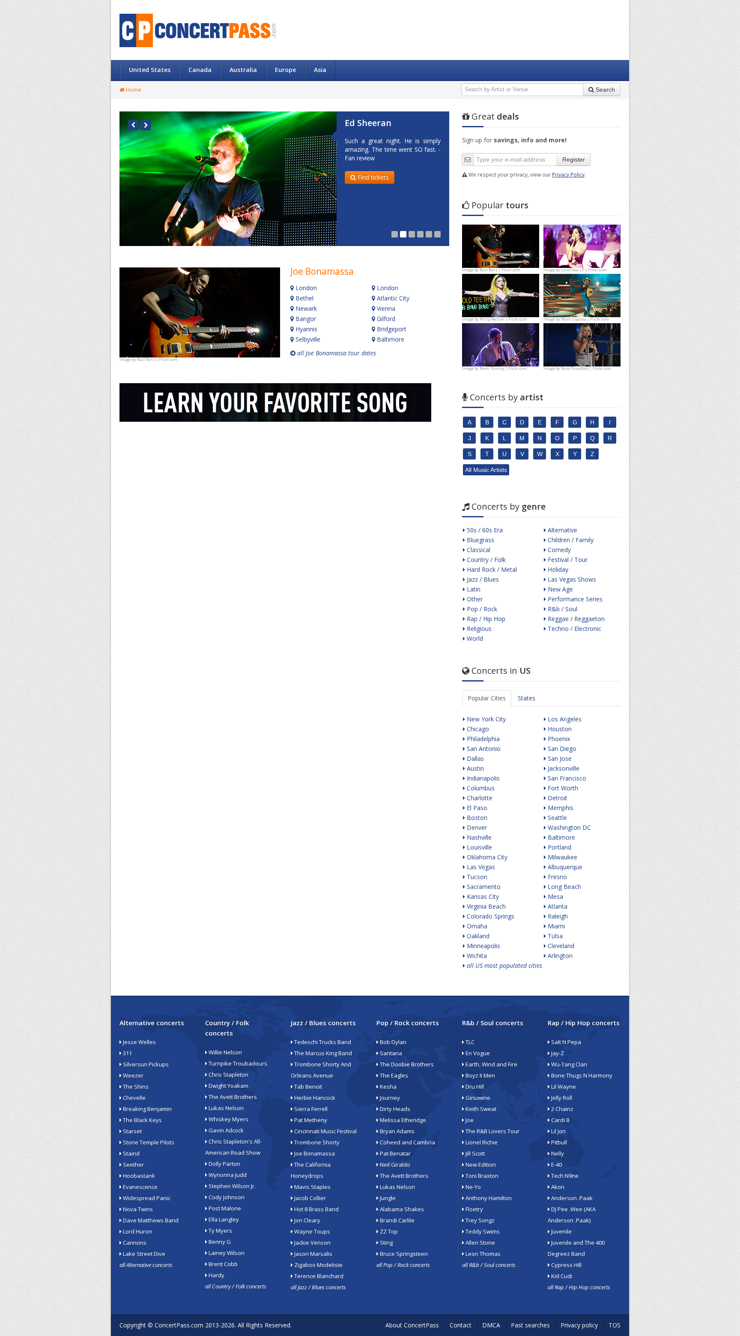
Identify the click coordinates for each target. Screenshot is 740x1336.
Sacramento (483, 887)
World (474, 638)
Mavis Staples (312, 1187)
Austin (474, 768)
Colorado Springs (489, 916)
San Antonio (483, 749)
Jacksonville (562, 768)
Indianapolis (482, 778)
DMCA (491, 1325)
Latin (472, 589)
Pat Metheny (310, 1120)
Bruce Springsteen (403, 1254)
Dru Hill (474, 1086)
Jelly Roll (561, 1098)
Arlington (559, 956)
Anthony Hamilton (488, 1198)
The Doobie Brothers (406, 1064)
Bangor (305, 319)
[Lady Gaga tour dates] (500, 295)
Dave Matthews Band (150, 1220)
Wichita (476, 956)
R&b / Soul (561, 609)
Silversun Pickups (145, 1064)
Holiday (557, 569)
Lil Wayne (563, 1086)
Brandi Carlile (397, 1220)
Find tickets (372, 177)
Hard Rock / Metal (491, 569)
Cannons (134, 1242)
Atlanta (556, 906)
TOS (615, 1325)
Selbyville (307, 339)
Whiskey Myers (227, 1119)
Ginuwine (477, 1098)
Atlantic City (392, 298)
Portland (558, 847)
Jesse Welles (139, 1042)
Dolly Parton (223, 1164)
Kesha (388, 1086)
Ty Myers (219, 1230)
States (526, 698)
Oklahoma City (486, 857)
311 (127, 1053)
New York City (485, 719)
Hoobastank (138, 1176)
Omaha (476, 926)
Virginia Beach (485, 906)
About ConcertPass (412, 1325)
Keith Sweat (480, 1109)
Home (133, 89)
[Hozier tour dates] (500, 344)
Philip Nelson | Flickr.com (503, 319)
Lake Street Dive (143, 1254)
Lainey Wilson (226, 1253)
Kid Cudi (561, 1276)
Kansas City (482, 896)
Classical (477, 550)
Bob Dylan (392, 1042)
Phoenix (558, 739)
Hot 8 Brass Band (316, 1209)
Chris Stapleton (227, 1074)
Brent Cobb (222, 1264)
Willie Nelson (224, 1052)
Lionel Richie (481, 1142)
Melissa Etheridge (402, 1120)
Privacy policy (579, 1325)
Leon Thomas (482, 1254)
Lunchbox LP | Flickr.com (584, 270)
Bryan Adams (397, 1131)
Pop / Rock (481, 609)
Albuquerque (564, 867)
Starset (132, 1131)
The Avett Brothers (232, 1097)
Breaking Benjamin (147, 1109)
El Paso (476, 808)
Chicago (477, 729)
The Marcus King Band (322, 1053)
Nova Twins (137, 1209)
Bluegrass (479, 540)
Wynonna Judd (227, 1175)
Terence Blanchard (318, 1276)
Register (573, 159)
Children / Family (570, 540)
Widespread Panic (146, 1198)
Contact (460, 1325)
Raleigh (557, 916)
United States (149, 70)
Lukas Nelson (225, 1108)
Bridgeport (390, 329)
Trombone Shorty (316, 1142)
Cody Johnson (226, 1197)
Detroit (556, 798)
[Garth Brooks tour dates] (582, 295)
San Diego (561, 749)
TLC (469, 1042)
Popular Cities (487, 698)
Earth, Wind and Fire (490, 1064)
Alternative (561, 530)
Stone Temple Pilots (148, 1142)
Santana (390, 1053)
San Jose (559, 758)
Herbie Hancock (314, 1098)
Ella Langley (223, 1219)
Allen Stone (479, 1242)
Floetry (473, 1209)
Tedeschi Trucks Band (322, 1042)
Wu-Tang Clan (568, 1064)
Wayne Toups (311, 1231)
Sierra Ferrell (310, 1109)
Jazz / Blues (482, 579)
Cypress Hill (566, 1265)
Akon (557, 1187)
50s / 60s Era (484, 530)
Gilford (385, 319)
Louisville (478, 847)
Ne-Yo (472, 1187)
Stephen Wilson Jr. (231, 1186)
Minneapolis (482, 946)
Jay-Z (557, 1053)
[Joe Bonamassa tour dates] (199, 312)
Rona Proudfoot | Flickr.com (586, 368)
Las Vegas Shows (571, 579)
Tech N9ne (564, 1176)
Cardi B (560, 1120)
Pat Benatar (395, 1153)
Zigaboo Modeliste (318, 1265)
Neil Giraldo (394, 1164)
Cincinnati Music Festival (325, 1131)
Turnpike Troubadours (237, 1063)
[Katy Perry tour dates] (582, 245)
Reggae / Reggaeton (575, 619)
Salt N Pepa (565, 1042)
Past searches (530, 1325)
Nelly (557, 1153)
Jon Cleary (306, 1220)
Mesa (554, 896)
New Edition (480, 1164)
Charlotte (478, 798)
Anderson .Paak (571, 1198)
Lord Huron (137, 1231)
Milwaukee (561, 857)
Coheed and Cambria (407, 1142)
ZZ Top (388, 1231)
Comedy (558, 550)
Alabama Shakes (401, 1209)
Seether (133, 1164)
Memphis (559, 808)
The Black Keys (142, 1120)
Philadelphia (482, 739)
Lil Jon (558, 1131)
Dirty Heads (394, 1109)
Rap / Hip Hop (485, 619)
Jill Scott (474, 1153)
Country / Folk (485, 559)
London (305, 288)
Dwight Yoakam (227, 1086)
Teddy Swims (482, 1231)
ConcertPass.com (179, 1325)
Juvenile (561, 1231)
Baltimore (389, 339)
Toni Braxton (481, 1176)
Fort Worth (562, 788)
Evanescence (140, 1187)
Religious (478, 628)
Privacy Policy (568, 174)
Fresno (556, 877)
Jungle (387, 1198)
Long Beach (563, 887)
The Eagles (393, 1075)
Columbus (480, 788)
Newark (305, 308)
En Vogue (477, 1053)
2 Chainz (561, 1109)
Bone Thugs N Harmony (581, 1075)
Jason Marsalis (312, 1254)
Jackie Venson (312, 1242)
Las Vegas (480, 867)
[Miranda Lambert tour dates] (582, 344)
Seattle (556, 818)
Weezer (132, 1075)
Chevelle (134, 1098)
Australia (243, 70)
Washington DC (568, 827)
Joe (469, 1120)
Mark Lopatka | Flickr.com (585, 319)
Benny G (219, 1242)
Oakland (477, 936)
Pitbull (558, 1142)
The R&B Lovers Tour (491, 1131)
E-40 (556, 1164)
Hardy (215, 1275)
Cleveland (560, 946)
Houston (559, 729)
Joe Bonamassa (322, 271)
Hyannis (305, 329)
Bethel (303, 298)
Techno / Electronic (573, 628)
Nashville (478, 837)
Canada (200, 70)
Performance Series (574, 599)
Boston (476, 818)
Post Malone (224, 1208)
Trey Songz (479, 1220)
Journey (389, 1098)
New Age (559, 589)
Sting (386, 1242)
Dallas (474, 758)
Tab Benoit (307, 1086)
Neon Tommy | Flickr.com (503, 368)
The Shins (135, 1086)
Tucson (476, 877)
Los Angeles (564, 719)
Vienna (385, 308)
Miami (555, 926)
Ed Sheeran (368, 123)
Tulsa (554, 936)
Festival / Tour (567, 559)
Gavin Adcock (225, 1130)
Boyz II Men (479, 1075)
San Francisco (566, 778)
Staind (131, 1153)
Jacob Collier (309, 1198)
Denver (476, 827)
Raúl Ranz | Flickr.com (157, 359)
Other (474, 599)
